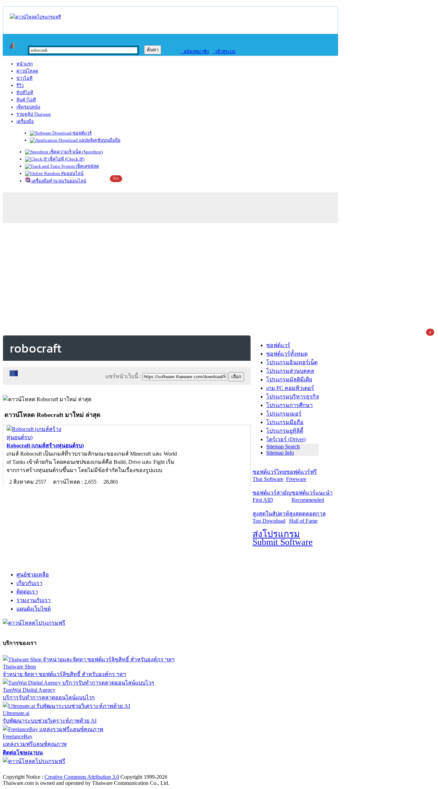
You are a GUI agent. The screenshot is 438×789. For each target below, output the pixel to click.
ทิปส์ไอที (24, 92)
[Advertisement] (219, 278)
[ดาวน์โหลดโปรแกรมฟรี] (35, 17)
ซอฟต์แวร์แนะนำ (312, 496)
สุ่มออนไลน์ (71, 173)
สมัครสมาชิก (195, 51)
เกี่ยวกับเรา (29, 583)
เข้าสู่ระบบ (223, 51)
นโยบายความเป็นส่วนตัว (90, 770)
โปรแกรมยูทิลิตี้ (284, 431)
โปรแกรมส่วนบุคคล (290, 371)
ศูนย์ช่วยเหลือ (32, 574)
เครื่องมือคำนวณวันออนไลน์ (58, 180)
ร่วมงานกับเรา (33, 600)
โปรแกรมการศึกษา (289, 405)
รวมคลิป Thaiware (33, 114)
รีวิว (20, 85)
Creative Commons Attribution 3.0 (81, 777)
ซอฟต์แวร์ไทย (269, 475)
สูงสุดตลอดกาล (307, 517)
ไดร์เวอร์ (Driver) (286, 439)
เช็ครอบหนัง (28, 107)
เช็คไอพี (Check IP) (66, 159)
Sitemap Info (280, 453)
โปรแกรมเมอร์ (283, 414)
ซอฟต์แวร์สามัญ (272, 496)
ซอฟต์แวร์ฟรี (301, 475)
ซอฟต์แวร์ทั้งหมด (287, 354)
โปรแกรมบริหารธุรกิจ (292, 396)
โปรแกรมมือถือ (285, 422)
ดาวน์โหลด (27, 71)
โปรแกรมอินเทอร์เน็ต (292, 362)
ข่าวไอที (24, 78)
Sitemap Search (283, 446)
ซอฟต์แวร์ (82, 133)
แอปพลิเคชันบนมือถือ (99, 140)
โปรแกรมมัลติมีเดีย (289, 379)
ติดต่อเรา (27, 592)
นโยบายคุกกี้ (141, 770)
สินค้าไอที (26, 99)
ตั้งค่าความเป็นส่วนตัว (29, 770)
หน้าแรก (24, 63)
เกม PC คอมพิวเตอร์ (290, 388)
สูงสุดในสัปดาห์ (271, 517)
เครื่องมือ (25, 121)
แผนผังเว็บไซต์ (33, 609)
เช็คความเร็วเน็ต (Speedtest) (75, 151)
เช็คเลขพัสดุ (87, 166)
